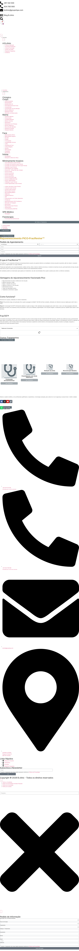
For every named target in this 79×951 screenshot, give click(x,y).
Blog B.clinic (9, 15)
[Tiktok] (10, 401)
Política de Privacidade (34, 254)
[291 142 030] (1, 3)
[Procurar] (1, 911)
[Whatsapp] (1, 407)
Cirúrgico (51, 369)
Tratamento (2, 925)
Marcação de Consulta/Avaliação (7, 918)
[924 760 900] (1, 6)
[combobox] (39, 793)
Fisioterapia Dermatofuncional (10, 377)
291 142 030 (9, 3)
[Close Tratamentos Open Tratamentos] (3, 93)
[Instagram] (4, 401)
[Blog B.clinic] (1, 15)
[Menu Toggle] (1, 35)
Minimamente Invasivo (30, 374)
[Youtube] (7, 401)
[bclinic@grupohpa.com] (1, 10)
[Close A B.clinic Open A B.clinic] (3, 39)
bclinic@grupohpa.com (13, 10)
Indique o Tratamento (5, 928)
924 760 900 (9, 7)
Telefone (2, 942)
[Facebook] (1, 401)
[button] (77, 328)
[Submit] (8, 774)
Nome (1, 935)
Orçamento (2, 932)
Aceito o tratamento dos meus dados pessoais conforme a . (20, 254)
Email (1, 939)
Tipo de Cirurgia (4, 921)
